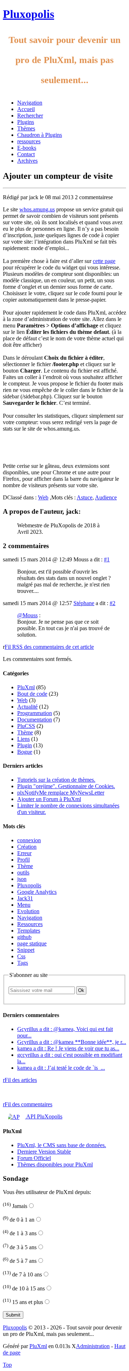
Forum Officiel (34, 1158)
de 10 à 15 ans (24, 1288)
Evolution (28, 911)
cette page (104, 261)
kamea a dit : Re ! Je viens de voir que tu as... (68, 1048)
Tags (22, 963)
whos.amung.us (37, 209)
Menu (23, 905)
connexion (29, 840)
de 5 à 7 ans (20, 1261)
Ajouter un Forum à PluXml (49, 799)
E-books (26, 148)
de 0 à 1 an (18, 1220)
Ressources (30, 924)
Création (27, 847)
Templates (28, 930)
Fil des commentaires (27, 1104)
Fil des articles (20, 1080)
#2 (112, 603)
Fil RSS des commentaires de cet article (49, 647)
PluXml (26, 687)
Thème (25, 732)
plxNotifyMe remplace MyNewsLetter (60, 793)
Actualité (27, 707)
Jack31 (25, 898)
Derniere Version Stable (44, 1152)
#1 (107, 559)
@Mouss (27, 615)
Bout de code (32, 694)
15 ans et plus (23, 1302)
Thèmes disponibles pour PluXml (55, 1164)
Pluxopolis (28, 14)
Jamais (15, 1206)
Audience (106, 497)
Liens (23, 739)
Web (43, 497)
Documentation (34, 719)
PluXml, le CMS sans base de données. (61, 1145)
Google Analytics (37, 892)
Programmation (34, 713)
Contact (26, 154)
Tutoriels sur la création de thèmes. (56, 780)
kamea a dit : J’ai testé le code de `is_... (61, 1068)
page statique (32, 943)
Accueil (26, 109)
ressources (28, 141)
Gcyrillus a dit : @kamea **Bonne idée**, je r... (71, 1042)
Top (7, 1365)
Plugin (24, 745)
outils (23, 872)
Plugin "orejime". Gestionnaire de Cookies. (66, 786)
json (22, 879)
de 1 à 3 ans (20, 1233)
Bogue (24, 752)
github (24, 937)
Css (21, 956)
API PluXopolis (43, 1116)
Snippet (25, 950)
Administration (93, 1346)
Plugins (25, 122)
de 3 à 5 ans (20, 1247)
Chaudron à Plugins (39, 135)
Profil (23, 860)
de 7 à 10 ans (22, 1274)
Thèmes (26, 128)
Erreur (24, 853)
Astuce (84, 497)
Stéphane (83, 603)
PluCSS (26, 726)
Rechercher (30, 115)
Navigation (29, 103)
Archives (27, 161)
